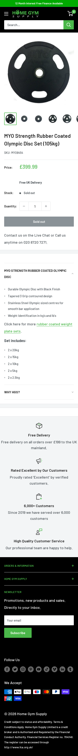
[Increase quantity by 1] (46, 206)
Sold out (39, 221)
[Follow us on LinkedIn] (62, 669)
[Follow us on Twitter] (15, 669)
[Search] (68, 24)
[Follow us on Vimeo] (54, 669)
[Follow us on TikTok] (47, 669)
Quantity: (10, 206)
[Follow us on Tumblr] (70, 669)
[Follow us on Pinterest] (31, 669)
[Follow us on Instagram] (23, 669)
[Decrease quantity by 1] (24, 206)
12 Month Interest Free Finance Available (39, 3)
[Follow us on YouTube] (39, 669)
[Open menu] (6, 13)
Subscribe (17, 633)
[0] (70, 13)
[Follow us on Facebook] (7, 669)
